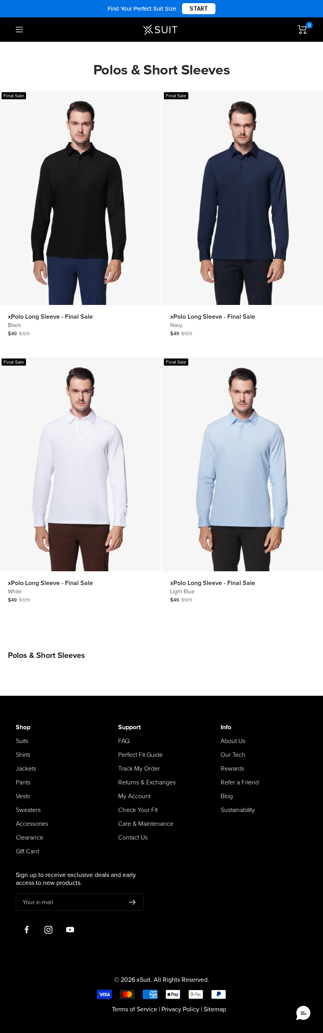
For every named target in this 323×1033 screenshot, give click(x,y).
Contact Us (133, 838)
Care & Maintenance (145, 824)
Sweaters (28, 810)
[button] (303, 1013)
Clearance (29, 838)
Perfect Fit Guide (140, 755)
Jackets (26, 769)
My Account (134, 796)
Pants (23, 782)
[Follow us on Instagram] (48, 929)
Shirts (23, 755)
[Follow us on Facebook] (26, 929)
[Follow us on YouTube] (70, 929)
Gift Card (27, 851)
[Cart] (302, 29)
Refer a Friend (240, 782)
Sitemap (215, 1009)
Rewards (232, 769)
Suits (22, 741)
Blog (227, 796)
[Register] (132, 902)
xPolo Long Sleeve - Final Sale (50, 317)
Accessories (32, 824)
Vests (23, 796)
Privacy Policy (180, 1009)
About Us (233, 741)
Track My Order (139, 769)
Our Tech (233, 755)
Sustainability (238, 810)
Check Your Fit (138, 810)
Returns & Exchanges (147, 782)
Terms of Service (134, 1009)
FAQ (124, 741)
